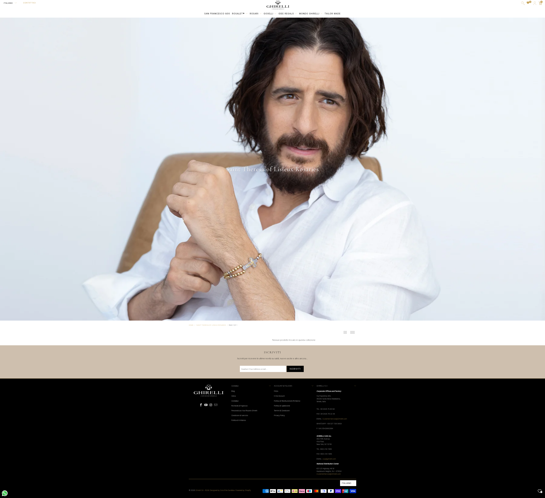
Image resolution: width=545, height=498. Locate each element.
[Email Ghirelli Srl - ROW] (216, 405)
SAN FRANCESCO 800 (217, 13)
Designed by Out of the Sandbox (222, 490)
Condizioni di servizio (239, 415)
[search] (522, 4)
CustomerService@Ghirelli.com (328, 474)
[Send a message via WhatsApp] (4, 493)
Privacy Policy (279, 415)
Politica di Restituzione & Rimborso (287, 401)
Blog (233, 391)
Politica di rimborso (238, 420)
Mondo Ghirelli (309, 13)
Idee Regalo (287, 13)
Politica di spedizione (282, 406)
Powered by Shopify (243, 490)
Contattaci (29, 3)
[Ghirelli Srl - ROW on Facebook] (201, 405)
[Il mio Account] (534, 4)
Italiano (8, 3)
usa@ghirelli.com (329, 459)
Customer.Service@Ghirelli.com (334, 419)
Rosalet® (238, 13)
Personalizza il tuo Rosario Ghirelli (244, 411)
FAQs (276, 391)
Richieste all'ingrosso (239, 406)
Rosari (254, 13)
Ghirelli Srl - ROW (202, 490)
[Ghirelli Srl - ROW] (278, 5)
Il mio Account (279, 396)
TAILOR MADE (333, 13)
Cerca (233, 396)
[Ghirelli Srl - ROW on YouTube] (206, 405)
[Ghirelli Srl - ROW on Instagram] (211, 405)
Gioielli (268, 13)
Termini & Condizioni (282, 411)
